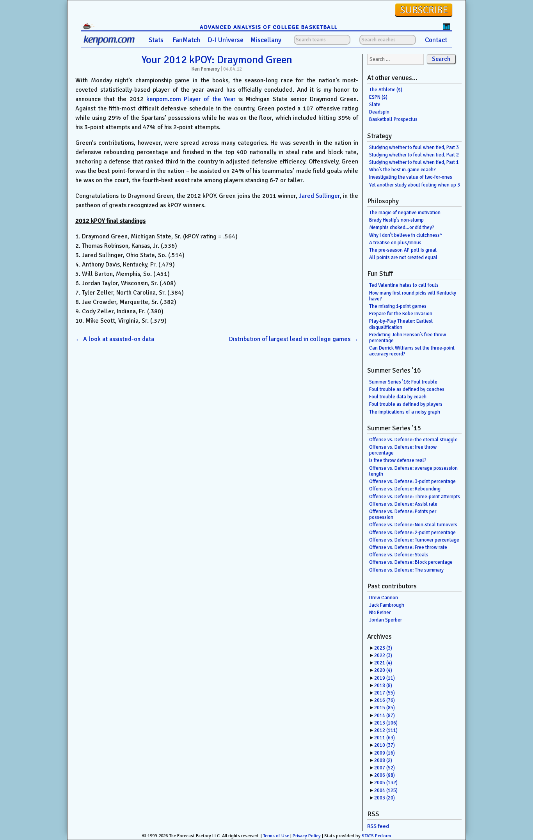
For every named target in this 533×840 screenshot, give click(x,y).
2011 (384, 738)
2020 (383, 670)
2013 (386, 723)
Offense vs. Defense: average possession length (413, 471)
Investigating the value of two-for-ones (410, 177)
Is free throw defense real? (397, 460)
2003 (384, 798)
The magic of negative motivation (405, 213)
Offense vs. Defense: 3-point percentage (412, 481)
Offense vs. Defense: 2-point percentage (412, 532)
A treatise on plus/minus (395, 243)
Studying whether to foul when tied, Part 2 (414, 155)
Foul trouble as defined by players (405, 404)
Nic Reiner (380, 612)
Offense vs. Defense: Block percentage (411, 562)
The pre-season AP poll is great (403, 250)
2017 (384, 693)
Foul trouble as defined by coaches (406, 389)
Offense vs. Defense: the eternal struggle (413, 440)
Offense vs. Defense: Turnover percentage (414, 540)
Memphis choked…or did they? (401, 227)
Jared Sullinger (319, 196)
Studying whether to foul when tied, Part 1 (414, 162)
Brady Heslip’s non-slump (396, 220)
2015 (384, 708)
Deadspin (379, 112)
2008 (383, 760)
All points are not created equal (403, 257)
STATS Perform (376, 836)
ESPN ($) (378, 97)
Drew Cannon (383, 598)
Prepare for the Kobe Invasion (400, 314)
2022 (383, 655)
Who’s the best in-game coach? (402, 170)
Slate (374, 104)
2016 (384, 700)
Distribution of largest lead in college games (293, 339)
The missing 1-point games (397, 306)
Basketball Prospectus (393, 119)
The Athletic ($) (385, 90)
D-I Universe (225, 40)
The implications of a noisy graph (404, 412)
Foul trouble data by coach (397, 397)
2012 (386, 730)
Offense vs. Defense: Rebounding (405, 489)
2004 (386, 790)
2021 (383, 663)
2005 (386, 783)
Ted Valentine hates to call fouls (404, 285)
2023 (383, 648)
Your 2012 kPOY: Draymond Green (217, 59)
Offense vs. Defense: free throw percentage (403, 450)
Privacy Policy (307, 836)
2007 (384, 768)
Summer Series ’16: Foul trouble (403, 382)
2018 (383, 685)
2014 (384, 715)
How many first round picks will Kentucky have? (412, 296)
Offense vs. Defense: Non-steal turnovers (413, 525)
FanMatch (186, 40)
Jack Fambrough (386, 605)
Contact (436, 40)
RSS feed (378, 826)
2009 (384, 753)
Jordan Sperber (385, 620)
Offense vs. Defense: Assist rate (403, 504)
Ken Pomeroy (206, 69)
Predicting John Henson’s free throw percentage (407, 338)
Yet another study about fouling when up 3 (414, 185)
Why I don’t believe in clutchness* (405, 235)
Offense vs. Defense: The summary (406, 570)
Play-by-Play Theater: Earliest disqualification (401, 324)
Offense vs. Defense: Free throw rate (408, 547)
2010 (384, 745)
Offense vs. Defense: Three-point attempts (414, 497)
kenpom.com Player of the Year (191, 99)
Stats (156, 40)
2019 (384, 678)
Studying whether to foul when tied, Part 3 (414, 147)
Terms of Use (276, 836)
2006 (384, 775)
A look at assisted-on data (114, 339)
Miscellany (266, 40)
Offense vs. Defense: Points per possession (402, 514)
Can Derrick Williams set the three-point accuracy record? (412, 351)
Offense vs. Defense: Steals (398, 555)
